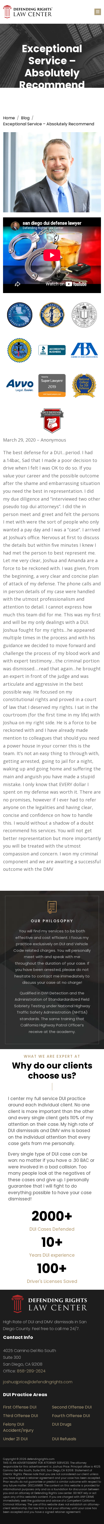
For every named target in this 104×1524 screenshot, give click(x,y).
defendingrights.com (41, 1459)
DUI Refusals (64, 1439)
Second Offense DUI (72, 1407)
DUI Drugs (61, 1424)
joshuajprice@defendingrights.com (37, 1382)
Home (9, 118)
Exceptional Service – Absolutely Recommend (48, 124)
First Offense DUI (19, 1407)
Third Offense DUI (20, 1416)
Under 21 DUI (15, 1439)
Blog (25, 118)
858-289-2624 (31, 1371)
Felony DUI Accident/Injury (18, 1427)
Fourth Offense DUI (71, 1416)
